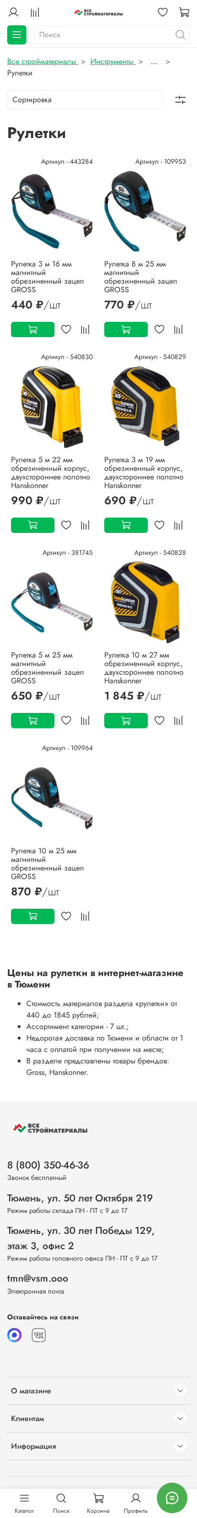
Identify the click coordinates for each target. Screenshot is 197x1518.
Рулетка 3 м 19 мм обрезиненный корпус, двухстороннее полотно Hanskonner (144, 472)
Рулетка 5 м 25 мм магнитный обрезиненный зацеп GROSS (47, 667)
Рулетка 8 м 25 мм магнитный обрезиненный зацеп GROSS (140, 276)
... (154, 61)
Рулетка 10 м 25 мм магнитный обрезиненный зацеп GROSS (47, 863)
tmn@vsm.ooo (37, 1278)
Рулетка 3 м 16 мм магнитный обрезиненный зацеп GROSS (47, 276)
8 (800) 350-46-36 (48, 1165)
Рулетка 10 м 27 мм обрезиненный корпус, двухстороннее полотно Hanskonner (144, 667)
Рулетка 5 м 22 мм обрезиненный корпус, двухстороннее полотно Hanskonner (50, 472)
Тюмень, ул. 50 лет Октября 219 (80, 1198)
